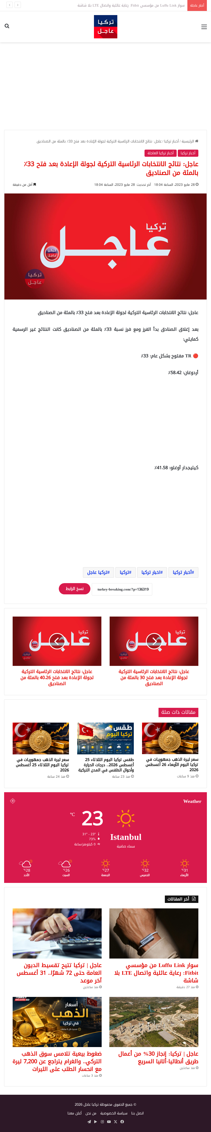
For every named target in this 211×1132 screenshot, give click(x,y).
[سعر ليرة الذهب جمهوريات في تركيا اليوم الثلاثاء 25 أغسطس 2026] (41, 738)
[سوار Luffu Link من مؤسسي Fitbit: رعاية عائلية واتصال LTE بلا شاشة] (153, 933)
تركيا (124, 572)
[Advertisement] (105, 86)
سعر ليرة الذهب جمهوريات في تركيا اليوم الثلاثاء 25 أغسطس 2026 (42, 765)
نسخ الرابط (75, 588)
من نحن (90, 1113)
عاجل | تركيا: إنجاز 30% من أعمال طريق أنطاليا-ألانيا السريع (158, 1057)
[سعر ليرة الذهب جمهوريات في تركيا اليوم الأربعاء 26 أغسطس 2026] (170, 738)
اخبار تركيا (150, 572)
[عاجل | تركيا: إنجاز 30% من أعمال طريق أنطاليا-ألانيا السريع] (153, 1022)
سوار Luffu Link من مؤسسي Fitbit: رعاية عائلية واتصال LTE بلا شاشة (156, 973)
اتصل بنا (137, 1113)
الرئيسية (188, 141)
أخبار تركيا (171, 141)
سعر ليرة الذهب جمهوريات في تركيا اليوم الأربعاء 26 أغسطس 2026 (172, 765)
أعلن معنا (75, 1113)
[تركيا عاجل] (105, 26)
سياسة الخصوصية (113, 1113)
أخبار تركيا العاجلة (161, 153)
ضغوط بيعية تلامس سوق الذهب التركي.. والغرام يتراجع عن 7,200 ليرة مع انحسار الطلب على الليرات (57, 1061)
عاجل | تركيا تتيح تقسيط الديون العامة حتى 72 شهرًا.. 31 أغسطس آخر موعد (59, 973)
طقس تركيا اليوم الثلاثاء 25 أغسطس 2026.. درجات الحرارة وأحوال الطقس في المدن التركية (106, 765)
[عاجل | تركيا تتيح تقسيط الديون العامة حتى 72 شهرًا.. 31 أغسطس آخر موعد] (57, 933)
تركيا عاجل (97, 572)
